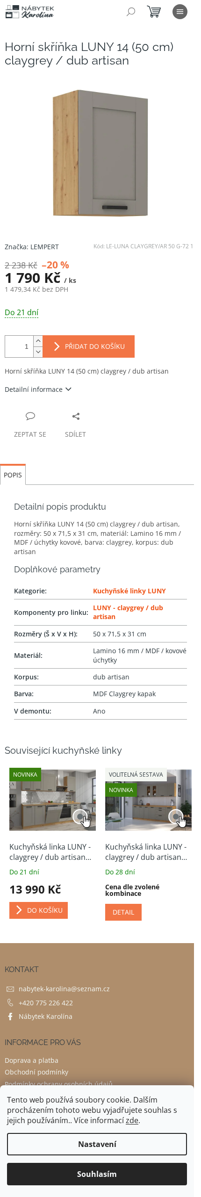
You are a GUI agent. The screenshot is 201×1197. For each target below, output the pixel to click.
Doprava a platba (31, 1060)
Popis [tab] (13, 474)
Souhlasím (97, 1174)
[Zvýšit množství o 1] (38, 341)
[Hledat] (131, 11)
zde (132, 1120)
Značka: (32, 246)
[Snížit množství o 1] (38, 351)
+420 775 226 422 (46, 1002)
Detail (123, 912)
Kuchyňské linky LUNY (129, 590)
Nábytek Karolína (45, 1016)
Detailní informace (34, 389)
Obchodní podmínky (36, 1071)
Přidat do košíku (95, 346)
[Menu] (180, 11)
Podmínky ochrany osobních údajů (59, 1084)
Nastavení (97, 1144)
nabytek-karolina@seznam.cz (64, 988)
